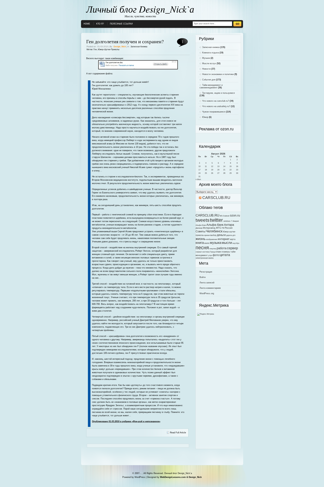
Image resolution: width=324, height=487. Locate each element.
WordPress (139, 477)
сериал (199, 252)
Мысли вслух (209, 63)
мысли (227, 243)
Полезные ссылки (121, 23)
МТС (218, 228)
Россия (229, 228)
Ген (95, 49)
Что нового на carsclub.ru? (215, 101)
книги (206, 243)
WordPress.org (206, 293)
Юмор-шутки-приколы (108, 49)
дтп (234, 235)
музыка (215, 243)
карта (232, 239)
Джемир (199, 228)
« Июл (198, 179)
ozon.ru (235, 215)
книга (200, 243)
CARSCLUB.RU (216, 197)
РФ (223, 228)
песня (202, 247)
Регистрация (205, 272)
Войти (202, 277)
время (207, 235)
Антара (229, 224)
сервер (232, 248)
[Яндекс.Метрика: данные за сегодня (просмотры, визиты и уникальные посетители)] (205, 314)
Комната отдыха (210, 52)
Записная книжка (139, 46)
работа (221, 248)
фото (216, 255)
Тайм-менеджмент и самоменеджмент (211, 86)
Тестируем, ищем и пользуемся (218, 93)
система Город (208, 252)
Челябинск (214, 231)
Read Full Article (178, 432)
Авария (236, 221)
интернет (224, 239)
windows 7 (227, 221)
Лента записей (206, 282)
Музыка (206, 58)
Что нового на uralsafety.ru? (216, 106)
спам (218, 251)
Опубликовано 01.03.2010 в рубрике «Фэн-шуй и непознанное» (126, 421)
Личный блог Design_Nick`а (140, 9)
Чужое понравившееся (213, 111)
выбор (213, 235)
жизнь (201, 239)
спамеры (225, 252)
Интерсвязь (209, 228)
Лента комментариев (210, 288)
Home (87, 23)
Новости (206, 69)
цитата (225, 255)
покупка (212, 249)
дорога (229, 235)
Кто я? (100, 23)
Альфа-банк (214, 224)
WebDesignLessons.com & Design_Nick (181, 477)
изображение (211, 239)
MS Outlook (224, 216)
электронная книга (204, 258)
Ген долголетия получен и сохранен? (125, 41)
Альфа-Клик (201, 225)
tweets (202, 220)
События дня (208, 79)
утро (210, 255)
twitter (216, 220)
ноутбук (236, 243)
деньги (221, 235)
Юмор (205, 117)
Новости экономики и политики (218, 74)
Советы (200, 231)
